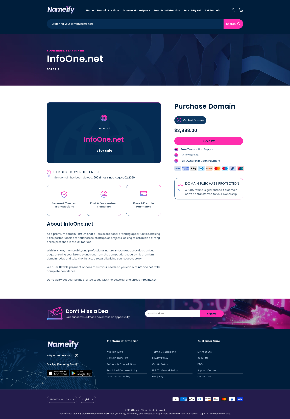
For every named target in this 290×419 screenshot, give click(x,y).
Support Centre (207, 370)
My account (205, 351)
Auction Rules (115, 351)
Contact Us (204, 376)
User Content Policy (118, 376)
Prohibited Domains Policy (122, 370)
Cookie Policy (160, 364)
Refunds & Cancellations (121, 364)
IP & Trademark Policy (165, 370)
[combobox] (135, 24)
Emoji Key (157, 376)
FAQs (200, 364)
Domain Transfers (117, 357)
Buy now (209, 141)
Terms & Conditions (164, 351)
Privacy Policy (160, 357)
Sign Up (211, 313)
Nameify (136, 409)
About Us (203, 357)
